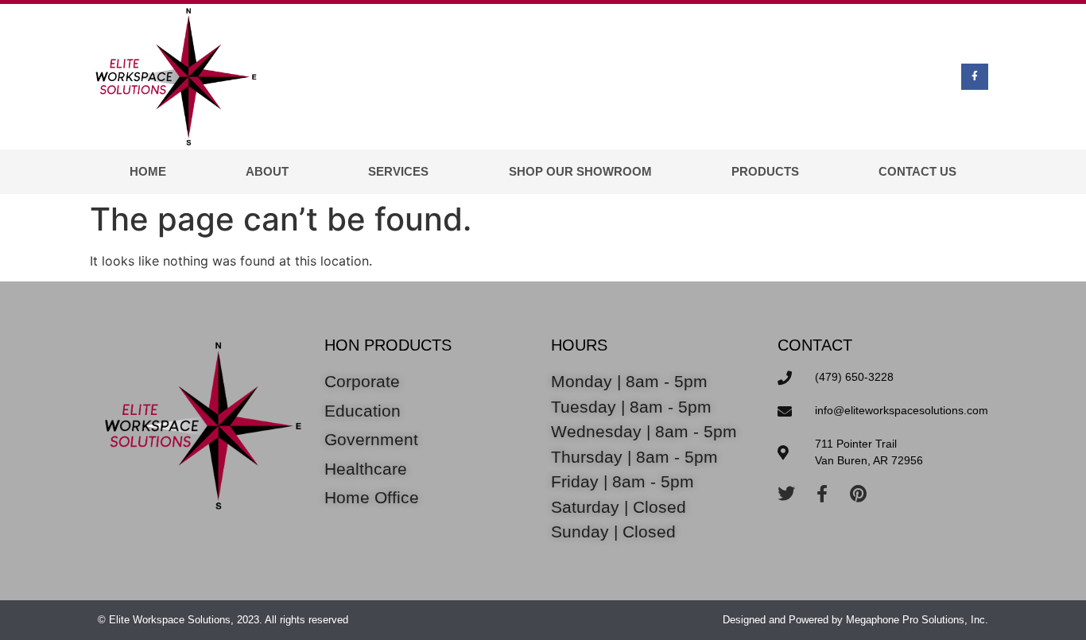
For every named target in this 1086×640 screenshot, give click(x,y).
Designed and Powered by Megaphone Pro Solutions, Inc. (855, 620)
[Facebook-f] (974, 77)
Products (765, 171)
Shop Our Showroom (580, 171)
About (267, 171)
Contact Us (917, 171)
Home (148, 171)
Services (398, 171)
